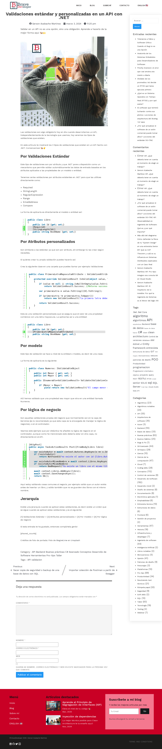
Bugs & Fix (141, 443)
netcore (154, 356)
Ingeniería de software (146, 540)
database (146, 340)
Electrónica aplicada (146, 497)
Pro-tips (51, 555)
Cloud (139, 464)
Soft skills (141, 595)
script (154, 379)
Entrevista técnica (145, 504)
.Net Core (142, 312)
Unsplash (75, 540)
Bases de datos (144, 432)
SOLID (144, 383)
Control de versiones (146, 475)
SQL (139, 598)
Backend (41, 552)
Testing (140, 609)
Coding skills (142, 468)
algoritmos (139, 320)
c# (140, 332)
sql (150, 382)
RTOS (149, 379)
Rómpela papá (143, 587)
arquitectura (137, 324)
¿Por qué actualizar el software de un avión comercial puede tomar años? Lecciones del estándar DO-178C (147, 133)
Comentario (23, 603)
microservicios (144, 356)
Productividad (139, 364)
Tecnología (142, 605)
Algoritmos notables (146, 406)
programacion (141, 367)
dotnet (136, 344)
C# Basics (141, 450)
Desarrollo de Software (147, 479)
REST (135, 379)
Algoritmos (142, 403)
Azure (139, 424)
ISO (156, 352)
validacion (37, 559)
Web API (136, 391)
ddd (152, 340)
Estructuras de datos (146, 508)
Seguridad (141, 591)
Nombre (20, 640)
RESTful (142, 378)
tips (146, 387)
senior (136, 383)
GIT (152, 351)
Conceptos (86, 552)
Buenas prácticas (55, 552)
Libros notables (144, 551)
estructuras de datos (141, 352)
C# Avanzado (72, 552)
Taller (59, 555)
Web (18, 656)
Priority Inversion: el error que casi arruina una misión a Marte (148, 71)
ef (141, 344)
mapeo (135, 356)
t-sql (142, 387)
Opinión (140, 558)
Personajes (141, 566)
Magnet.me (61, 540)
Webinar (140, 613)
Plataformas (142, 569)
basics (135, 333)
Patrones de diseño (145, 562)
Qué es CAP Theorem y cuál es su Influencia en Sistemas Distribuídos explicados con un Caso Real (147, 257)
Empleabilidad (143, 501)
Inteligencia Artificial (145, 547)
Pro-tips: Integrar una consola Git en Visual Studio (147, 275)
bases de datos (149, 328)
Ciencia (140, 453)
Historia (140, 529)
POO (154, 359)
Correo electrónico (27, 648)
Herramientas (38, 555)
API (34, 552)
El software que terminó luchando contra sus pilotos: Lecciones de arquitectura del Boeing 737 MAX (147, 115)
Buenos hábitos (144, 439)
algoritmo (140, 316)
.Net (135, 312)
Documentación (144, 493)
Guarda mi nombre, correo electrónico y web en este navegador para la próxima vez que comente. (61, 668)
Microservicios (143, 555)
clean (145, 333)
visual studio (153, 387)
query (151, 375)
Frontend (141, 515)
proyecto (144, 375)
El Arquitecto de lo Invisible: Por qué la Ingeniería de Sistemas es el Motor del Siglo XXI (147, 293)
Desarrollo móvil (144, 486)
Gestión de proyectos (146, 519)
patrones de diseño (142, 360)
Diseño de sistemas (145, 490)
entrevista (152, 348)
